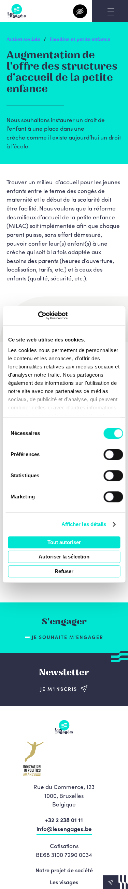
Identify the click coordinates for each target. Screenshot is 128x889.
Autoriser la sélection (64, 557)
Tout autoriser (64, 542)
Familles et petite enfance (79, 39)
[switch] (113, 454)
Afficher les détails (83, 524)
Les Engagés (16, 11)
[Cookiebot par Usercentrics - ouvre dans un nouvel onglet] (38, 315)
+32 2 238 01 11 (64, 820)
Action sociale (23, 39)
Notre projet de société (64, 870)
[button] (115, 882)
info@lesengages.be (64, 829)
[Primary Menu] (111, 12)
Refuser (64, 571)
